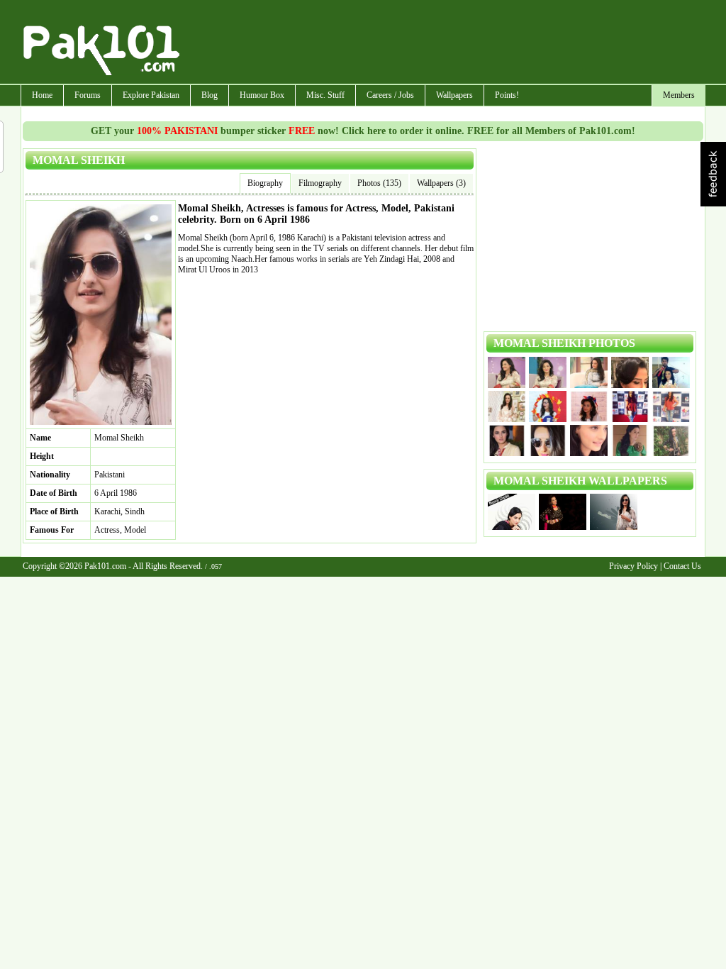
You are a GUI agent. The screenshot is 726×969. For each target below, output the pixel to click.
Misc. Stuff (325, 95)
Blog (209, 95)
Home (42, 95)
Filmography (320, 183)
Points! (507, 95)
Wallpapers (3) (441, 183)
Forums (87, 95)
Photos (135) (379, 183)
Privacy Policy (633, 566)
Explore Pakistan (151, 95)
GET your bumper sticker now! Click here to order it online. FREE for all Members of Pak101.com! (363, 131)
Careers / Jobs (390, 95)
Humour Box (262, 95)
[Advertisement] (443, 43)
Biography (265, 183)
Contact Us (682, 566)
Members (679, 95)
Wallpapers (454, 95)
